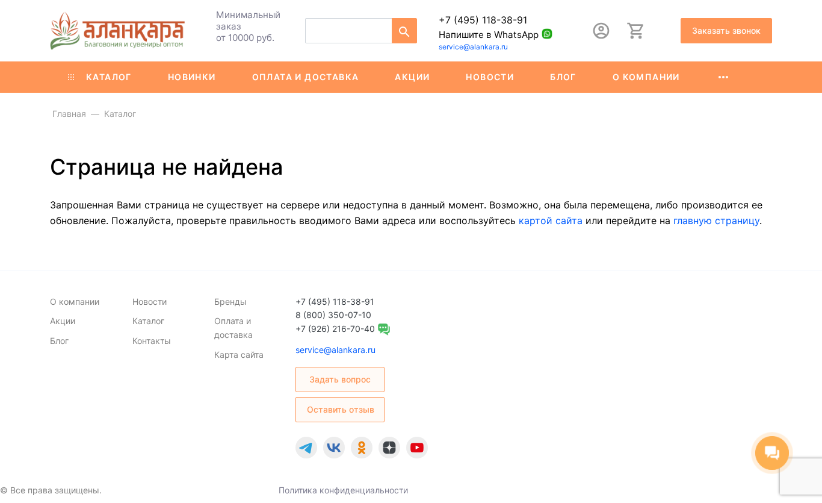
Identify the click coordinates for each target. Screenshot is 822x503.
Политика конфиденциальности (343, 490)
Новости (490, 77)
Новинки (192, 77)
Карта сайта (239, 354)
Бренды (230, 301)
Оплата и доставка (305, 77)
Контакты (151, 341)
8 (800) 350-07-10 (333, 315)
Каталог (109, 77)
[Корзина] (636, 30)
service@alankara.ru (473, 46)
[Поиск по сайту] (404, 30)
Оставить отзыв (340, 409)
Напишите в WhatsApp (489, 34)
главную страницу (716, 220)
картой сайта (551, 220)
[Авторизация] (601, 30)
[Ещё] (723, 77)
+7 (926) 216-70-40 (335, 328)
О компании (646, 77)
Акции (412, 77)
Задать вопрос (340, 379)
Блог (563, 77)
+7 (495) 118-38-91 (483, 20)
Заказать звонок (726, 30)
